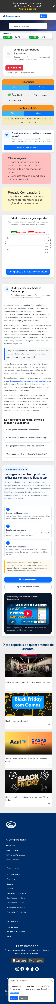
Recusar (23, 998)
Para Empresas (12, 850)
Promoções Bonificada (16, 912)
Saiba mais (14, 992)
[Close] (51, 980)
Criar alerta (16, 67)
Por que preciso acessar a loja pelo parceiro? (25, 446)
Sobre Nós (10, 845)
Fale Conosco (12, 927)
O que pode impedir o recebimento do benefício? (26, 454)
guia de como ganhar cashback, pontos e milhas (26, 381)
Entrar (43, 16)
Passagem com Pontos (16, 893)
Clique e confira (27, 9)
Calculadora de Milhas (16, 898)
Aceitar (14, 998)
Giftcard (10, 888)
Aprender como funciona (26, 147)
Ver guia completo (29, 579)
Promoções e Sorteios (16, 907)
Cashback (11, 879)
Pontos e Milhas (13, 874)
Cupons (10, 884)
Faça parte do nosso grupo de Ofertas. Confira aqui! (27, 5)
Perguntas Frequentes (16, 931)
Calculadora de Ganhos (17, 902)
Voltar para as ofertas (29, 586)
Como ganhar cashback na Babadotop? (22, 429)
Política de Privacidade (15, 855)
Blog (9, 936)
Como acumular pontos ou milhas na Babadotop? (26, 437)
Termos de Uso (12, 859)
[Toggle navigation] (51, 16)
